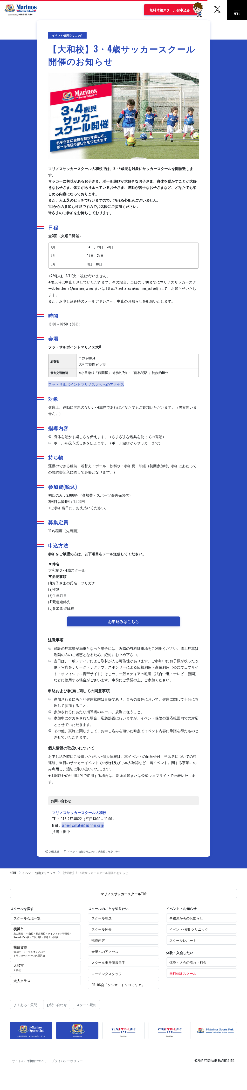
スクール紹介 (101, 929)
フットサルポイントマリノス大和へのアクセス (86, 384)
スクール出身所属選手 (108, 962)
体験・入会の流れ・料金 (187, 962)
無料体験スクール (182, 973)
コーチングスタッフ (106, 973)
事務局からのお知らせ (186, 918)
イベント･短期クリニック (38, 873)
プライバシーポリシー (67, 1060)
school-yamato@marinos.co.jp (83, 825)
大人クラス (22, 980)
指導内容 (98, 940)
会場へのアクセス (104, 951)
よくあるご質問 (25, 1004)
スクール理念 (101, 918)
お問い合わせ (57, 1004)
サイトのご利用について (29, 1060)
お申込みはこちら (123, 621)
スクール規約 (86, 1004)
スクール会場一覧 (27, 918)
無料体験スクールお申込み (170, 9)
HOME (13, 873)
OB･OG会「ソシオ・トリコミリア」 (118, 984)
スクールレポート (182, 940)
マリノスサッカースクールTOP (123, 893)
